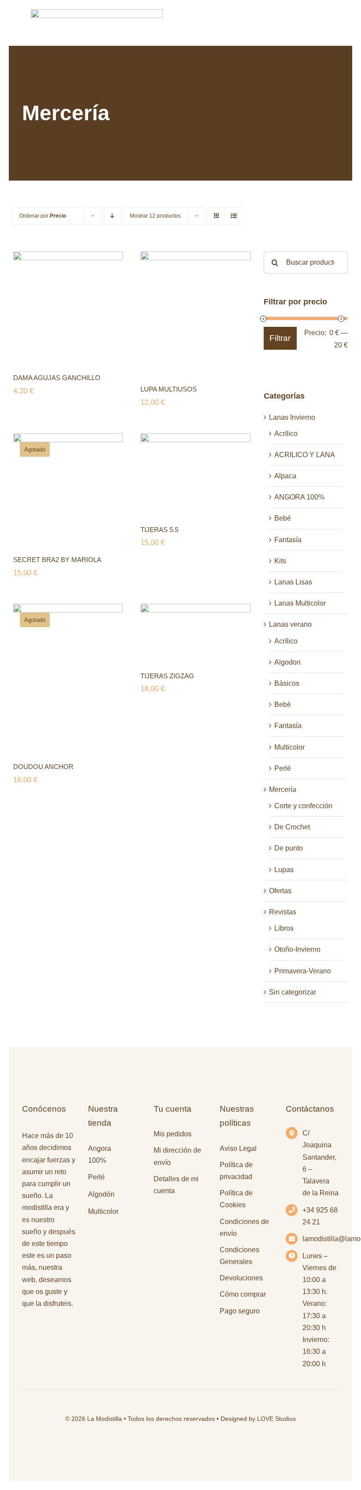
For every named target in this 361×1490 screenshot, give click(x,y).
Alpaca (285, 476)
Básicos (286, 683)
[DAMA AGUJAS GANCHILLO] (68, 306)
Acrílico (286, 433)
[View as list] (234, 216)
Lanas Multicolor (300, 603)
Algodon (287, 662)
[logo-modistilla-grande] (97, 12)
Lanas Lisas (293, 582)
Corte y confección (303, 806)
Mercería (282, 789)
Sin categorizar (292, 992)
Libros (284, 928)
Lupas (284, 869)
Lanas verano (290, 624)
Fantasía (288, 539)
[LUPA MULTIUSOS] (195, 312)
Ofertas (280, 891)
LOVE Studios (276, 1418)
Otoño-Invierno (297, 949)
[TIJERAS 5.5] (195, 473)
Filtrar (280, 338)
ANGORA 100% (299, 497)
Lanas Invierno (292, 417)
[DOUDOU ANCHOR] (68, 677)
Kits (280, 561)
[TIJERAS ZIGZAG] (195, 631)
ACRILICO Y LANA (304, 454)
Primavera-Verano (302, 971)
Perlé (282, 768)
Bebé (282, 518)
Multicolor (289, 747)
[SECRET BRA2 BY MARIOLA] (68, 488)
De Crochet (292, 827)
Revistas (282, 912)
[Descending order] (112, 216)
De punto (288, 848)
